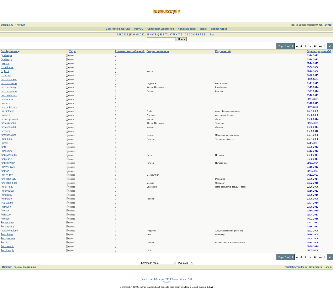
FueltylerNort (8, 238)
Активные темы (187, 29)
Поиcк (203, 29)
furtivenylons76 (9, 119)
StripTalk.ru (7, 24)
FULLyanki (7, 202)
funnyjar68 (6, 159)
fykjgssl (5, 63)
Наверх (328, 267)
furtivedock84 (8, 127)
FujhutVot (6, 214)
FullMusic (6, 206)
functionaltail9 (8, 178)
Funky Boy (7, 174)
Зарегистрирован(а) (319, 51)
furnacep (5, 131)
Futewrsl (5, 103)
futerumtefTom (9, 107)
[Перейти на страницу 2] (325, 46)
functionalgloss (9, 182)
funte (3, 146)
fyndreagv (6, 59)
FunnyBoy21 (8, 166)
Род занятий (223, 51)
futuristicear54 (9, 91)
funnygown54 (8, 162)
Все (212, 34)
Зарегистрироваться (118, 29)
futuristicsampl (9, 83)
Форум (21, 24)
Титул (72, 51)
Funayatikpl (7, 190)
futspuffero (7, 99)
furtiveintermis (9, 123)
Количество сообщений (130, 51)
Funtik (4, 143)
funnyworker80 (9, 154)
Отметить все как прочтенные (19, 267)
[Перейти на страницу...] (330, 46)
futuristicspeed (9, 79)
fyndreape (6, 55)
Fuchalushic (7, 246)
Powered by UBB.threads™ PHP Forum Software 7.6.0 (166, 279)
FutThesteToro (9, 95)
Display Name (9, 51)
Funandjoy (6, 194)
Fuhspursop (7, 222)
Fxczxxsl (6, 75)
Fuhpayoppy (7, 226)
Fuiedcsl (5, 218)
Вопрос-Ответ (219, 29)
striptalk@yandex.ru (296, 267)
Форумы (138, 29)
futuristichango (9, 87)
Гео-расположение (158, 51)
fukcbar (5, 210)
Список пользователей (160, 29)
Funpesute (7, 150)
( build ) (166, 282)
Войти (328, 24)
